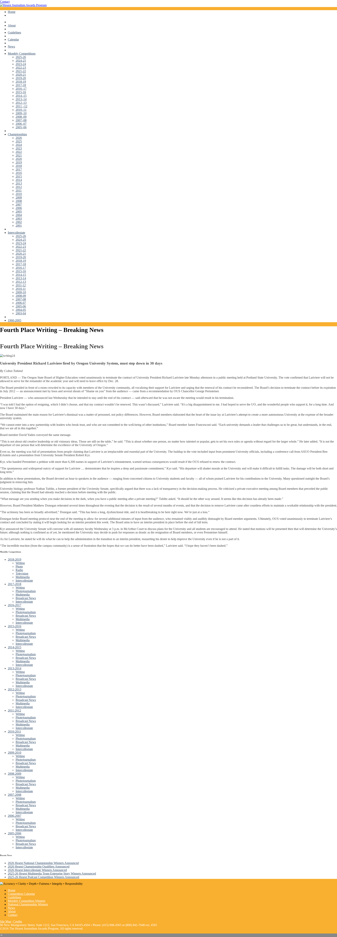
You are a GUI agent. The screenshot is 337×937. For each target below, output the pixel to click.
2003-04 (21, 313)
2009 (19, 197)
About (12, 25)
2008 (19, 201)
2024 (19, 144)
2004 (19, 215)
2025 (19, 141)
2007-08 (21, 299)
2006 (19, 208)
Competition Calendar (21, 893)
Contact (5, 1)
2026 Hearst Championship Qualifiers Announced (38, 866)
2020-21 (21, 74)
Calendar (13, 39)
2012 (19, 187)
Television (22, 573)
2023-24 (21, 64)
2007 (19, 204)
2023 (19, 148)
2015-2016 (14, 626)
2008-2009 (14, 773)
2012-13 (21, 281)
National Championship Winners (28, 904)
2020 (19, 159)
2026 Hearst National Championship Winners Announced (43, 863)
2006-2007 (14, 815)
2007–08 (21, 120)
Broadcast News (26, 598)
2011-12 (21, 285)
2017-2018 (14, 584)
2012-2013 (14, 689)
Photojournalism (26, 591)
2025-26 (21, 57)
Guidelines (14, 32)
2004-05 (21, 309)
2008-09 (21, 295)
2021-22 (21, 71)
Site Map (5, 921)
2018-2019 (14, 559)
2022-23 (21, 67)
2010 (19, 194)
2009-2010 (14, 752)
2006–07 (21, 123)
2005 (19, 211)
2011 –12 (21, 106)
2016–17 (21, 88)
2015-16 (21, 92)
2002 (19, 222)
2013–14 (21, 99)
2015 (19, 176)
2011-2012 (14, 710)
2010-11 (21, 288)
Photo (19, 566)
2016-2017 (14, 605)
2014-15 (21, 274)
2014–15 (21, 95)
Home (11, 11)
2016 (19, 173)
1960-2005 (14, 320)
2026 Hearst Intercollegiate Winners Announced (37, 870)
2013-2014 (14, 668)
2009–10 (21, 113)
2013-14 (21, 278)
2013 (19, 183)
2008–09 (21, 116)
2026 (19, 137)
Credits (17, 921)
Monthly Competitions (21, 53)
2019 (19, 162)
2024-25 (21, 60)
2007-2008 (14, 794)
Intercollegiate (16, 232)
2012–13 (21, 102)
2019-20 (21, 78)
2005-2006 (14, 833)
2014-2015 (14, 647)
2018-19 (21, 81)
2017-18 (21, 85)
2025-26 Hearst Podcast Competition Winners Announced (43, 877)
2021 (19, 155)
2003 (19, 218)
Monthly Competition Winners (26, 900)
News (11, 46)
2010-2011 (14, 731)
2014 (19, 180)
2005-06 (21, 306)
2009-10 (21, 292)
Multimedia (23, 577)
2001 (19, 225)
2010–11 (21, 109)
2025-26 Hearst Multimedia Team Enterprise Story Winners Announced (52, 873)
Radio (19, 570)
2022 (19, 152)
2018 (19, 166)
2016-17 (21, 267)
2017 (19, 169)
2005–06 (21, 127)
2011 (19, 190)
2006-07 (21, 302)
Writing (20, 563)
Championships (17, 134)
